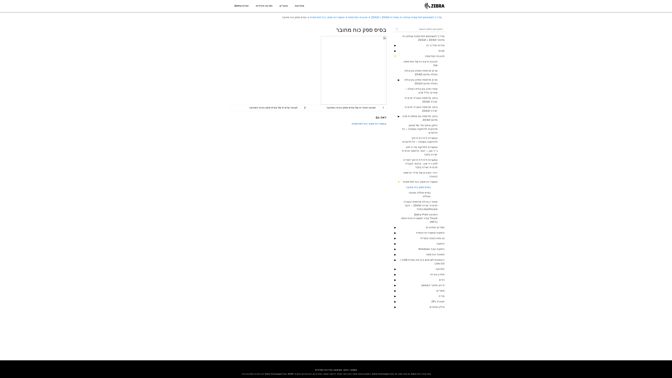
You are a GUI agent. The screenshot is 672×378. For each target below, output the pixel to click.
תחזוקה (440, 269)
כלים (442, 280)
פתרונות (299, 6)
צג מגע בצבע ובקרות (433, 238)
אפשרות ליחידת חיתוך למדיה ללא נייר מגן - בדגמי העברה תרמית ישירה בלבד (420, 164)
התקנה (441, 244)
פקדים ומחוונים (435, 227)
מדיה (442, 296)
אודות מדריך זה (435, 45)
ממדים (440, 291)
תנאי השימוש (341, 370)
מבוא (442, 51)
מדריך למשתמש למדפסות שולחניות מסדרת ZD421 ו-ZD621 (406, 17)
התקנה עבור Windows (431, 249)
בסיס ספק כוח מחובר (418, 187)
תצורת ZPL (438, 301)
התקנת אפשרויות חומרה (430, 233)
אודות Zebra (241, 6)
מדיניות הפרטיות (323, 370)
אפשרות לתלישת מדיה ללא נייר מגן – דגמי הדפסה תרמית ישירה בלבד (420, 151)
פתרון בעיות (437, 274)
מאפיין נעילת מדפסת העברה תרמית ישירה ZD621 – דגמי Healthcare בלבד (421, 206)
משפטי (353, 370)
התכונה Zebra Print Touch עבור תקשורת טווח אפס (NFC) (419, 218)
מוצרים (283, 6)
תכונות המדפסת (358, 17)
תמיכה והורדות (264, 6)
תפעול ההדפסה (435, 254)
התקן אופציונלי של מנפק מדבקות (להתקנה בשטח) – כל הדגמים (420, 129)
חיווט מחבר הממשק (433, 285)
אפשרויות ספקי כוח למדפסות (327, 17)
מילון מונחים (437, 307)
